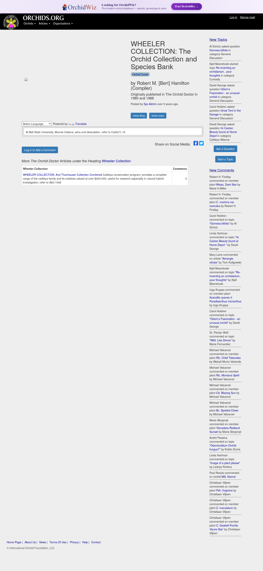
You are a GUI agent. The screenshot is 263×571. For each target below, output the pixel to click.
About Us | (31, 542)
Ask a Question (225, 149)
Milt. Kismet (229, 476)
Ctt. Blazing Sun (226, 393)
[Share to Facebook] (195, 143)
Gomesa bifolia (218, 50)
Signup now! (247, 17)
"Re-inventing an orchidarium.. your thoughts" (225, 276)
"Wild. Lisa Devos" (220, 340)
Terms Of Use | (58, 542)
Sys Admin (150, 104)
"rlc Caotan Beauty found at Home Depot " (224, 241)
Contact (96, 542)
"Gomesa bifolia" (219, 223)
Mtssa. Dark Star (226, 184)
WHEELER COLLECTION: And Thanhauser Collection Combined (62, 175)
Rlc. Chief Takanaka (228, 358)
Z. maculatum (224, 508)
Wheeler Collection (116, 160)
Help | (85, 542)
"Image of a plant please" (224, 463)
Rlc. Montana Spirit (227, 375)
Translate (81, 124)
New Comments (221, 169)
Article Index (157, 115)
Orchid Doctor (140, 74)
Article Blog (139, 115)
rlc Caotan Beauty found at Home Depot (223, 132)
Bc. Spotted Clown (227, 410)
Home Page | (15, 542)
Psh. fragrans (224, 490)
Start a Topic (225, 159)
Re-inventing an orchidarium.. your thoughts (222, 71)
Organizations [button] (62, 23)
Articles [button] (43, 23)
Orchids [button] (29, 23)
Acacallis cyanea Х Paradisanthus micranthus (225, 299)
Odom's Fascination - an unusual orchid (224, 93)
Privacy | (75, 542)
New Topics (218, 39)
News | (43, 542)
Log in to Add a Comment (39, 150)
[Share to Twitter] (201, 143)
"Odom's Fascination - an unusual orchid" (224, 321)
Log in (233, 17)
